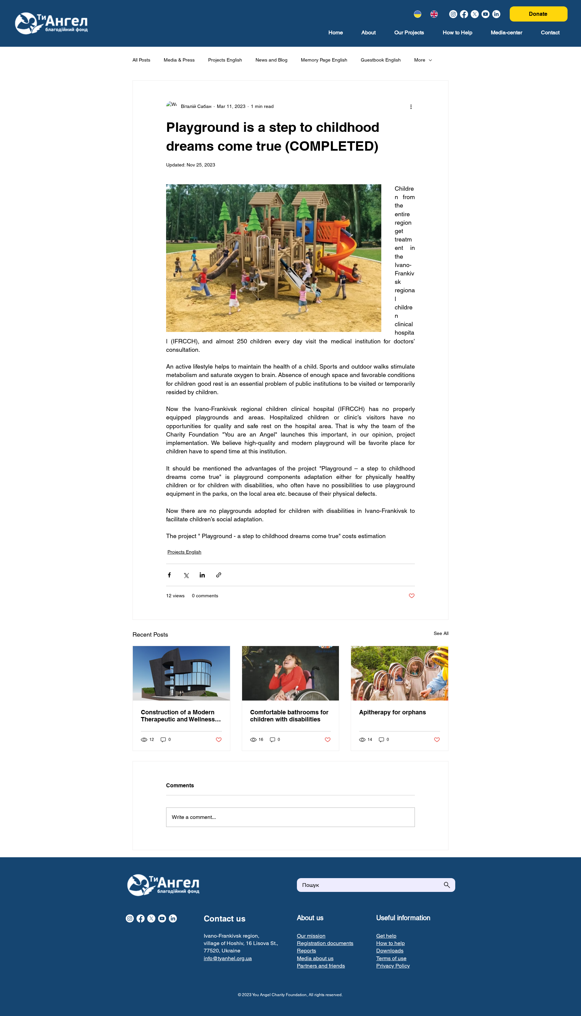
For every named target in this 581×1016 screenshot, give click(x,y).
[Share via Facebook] (169, 575)
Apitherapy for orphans (392, 712)
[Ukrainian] (418, 14)
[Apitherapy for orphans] (399, 673)
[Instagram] (453, 14)
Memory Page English (324, 60)
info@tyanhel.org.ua (228, 958)
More (419, 60)
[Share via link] (219, 575)
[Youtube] (485, 14)
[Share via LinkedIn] (202, 575)
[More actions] (411, 106)
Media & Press (179, 60)
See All (441, 633)
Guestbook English (381, 60)
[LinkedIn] (496, 14)
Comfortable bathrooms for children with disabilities (289, 716)
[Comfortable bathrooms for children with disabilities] (290, 673)
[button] (325, 943)
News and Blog (271, 60)
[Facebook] (464, 14)
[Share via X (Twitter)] (186, 575)
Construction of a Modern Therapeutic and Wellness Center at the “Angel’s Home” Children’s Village (178, 716)
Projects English (225, 60)
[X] (475, 14)
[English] (434, 14)
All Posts (141, 60)
